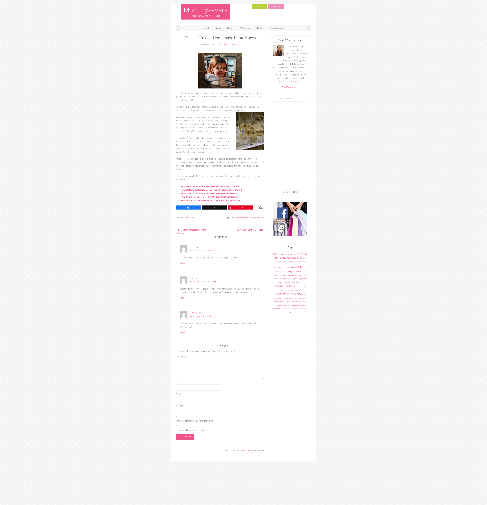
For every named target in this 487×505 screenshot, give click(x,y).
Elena (191, 247)
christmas (249, 218)
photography (241, 218)
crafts (262, 218)
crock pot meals (279, 272)
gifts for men (288, 279)
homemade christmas (289, 293)
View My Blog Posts (290, 87)
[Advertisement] (290, 146)
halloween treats (283, 285)
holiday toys (297, 290)
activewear (288, 254)
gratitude (296, 279)
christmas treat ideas (291, 257)
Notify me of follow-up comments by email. (195, 421)
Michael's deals (293, 298)
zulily (290, 312)
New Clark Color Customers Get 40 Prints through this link (209, 197)
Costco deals (294, 267)
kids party (285, 298)
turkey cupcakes (287, 309)
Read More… (296, 81)
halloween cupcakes (283, 282)
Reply (182, 263)
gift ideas (257, 218)
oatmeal (301, 298)
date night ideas (292, 271)
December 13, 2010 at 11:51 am (203, 250)
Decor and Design (189, 218)
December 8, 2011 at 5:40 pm (202, 316)
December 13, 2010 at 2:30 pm (203, 282)
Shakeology (296, 302)
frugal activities (297, 275)
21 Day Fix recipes (278, 254)
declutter (302, 272)
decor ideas (278, 275)
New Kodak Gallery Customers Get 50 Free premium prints (209, 193)
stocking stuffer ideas (296, 305)
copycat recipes (281, 267)
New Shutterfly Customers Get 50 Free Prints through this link (210, 200)
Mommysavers (206, 10)
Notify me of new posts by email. (190, 430)
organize (288, 302)
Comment (181, 357)
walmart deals (302, 309)
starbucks (283, 305)
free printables (287, 275)
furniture (281, 279)
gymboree (303, 279)
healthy (294, 286)
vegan (295, 309)
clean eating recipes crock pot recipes (294, 262)
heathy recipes (288, 290)
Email (179, 394)
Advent (295, 254)
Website (179, 406)
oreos (282, 302)
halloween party (297, 282)
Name (179, 382)
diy (235, 218)
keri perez (193, 313)
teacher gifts (277, 309)
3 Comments (234, 44)
